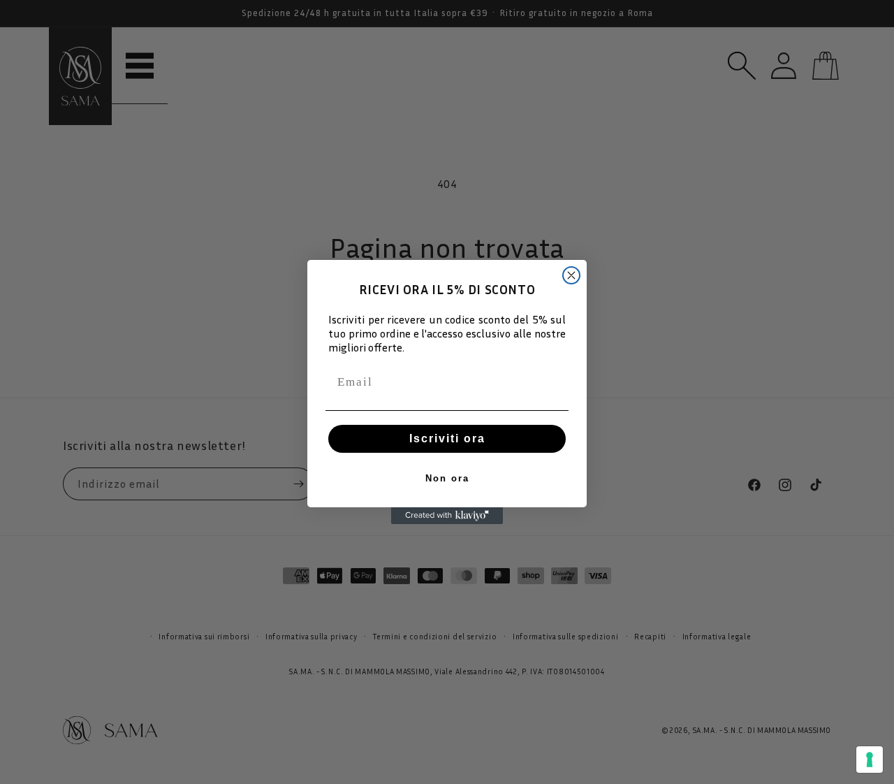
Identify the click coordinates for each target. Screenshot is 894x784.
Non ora (447, 478)
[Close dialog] (571, 275)
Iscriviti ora (447, 438)
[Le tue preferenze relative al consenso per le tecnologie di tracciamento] (869, 759)
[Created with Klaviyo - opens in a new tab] (447, 515)
